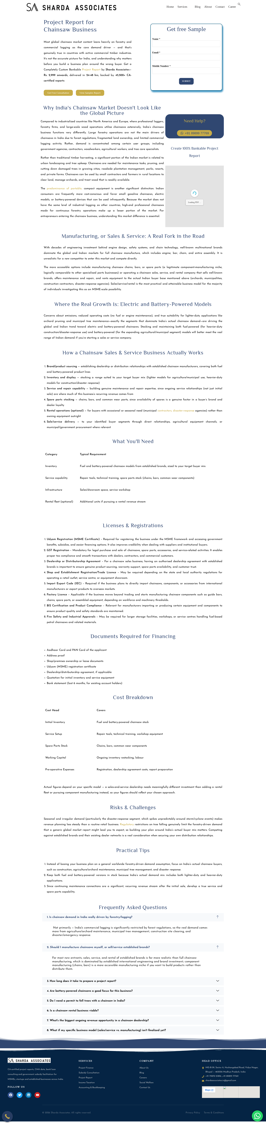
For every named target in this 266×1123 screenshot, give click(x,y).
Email (156, 53)
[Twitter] (19, 1095)
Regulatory (127, 824)
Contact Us (144, 1087)
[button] (183, 7)
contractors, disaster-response (176, 410)
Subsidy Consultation (89, 1073)
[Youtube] (37, 1095)
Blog (196, 6)
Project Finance (86, 1068)
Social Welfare (146, 1082)
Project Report (85, 1078)
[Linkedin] (28, 1095)
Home (170, 6)
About (208, 6)
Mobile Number (161, 66)
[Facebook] (11, 1095)
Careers (143, 1078)
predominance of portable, (64, 188)
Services (182, 6)
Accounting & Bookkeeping (92, 1087)
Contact (220, 6)
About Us (144, 1068)
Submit (186, 81)
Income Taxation (87, 1082)
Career (232, 6)
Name (156, 39)
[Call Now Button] (7, 1116)
